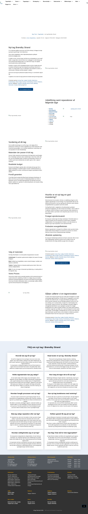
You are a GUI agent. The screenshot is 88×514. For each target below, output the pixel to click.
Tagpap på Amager (32, 474)
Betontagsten (52, 110)
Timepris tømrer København (14, 485)
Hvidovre (35, 81)
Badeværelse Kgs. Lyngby (14, 501)
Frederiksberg (12, 81)
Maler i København (12, 484)
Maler (76, 1)
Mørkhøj (36, 83)
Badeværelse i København (14, 481)
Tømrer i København (12, 476)
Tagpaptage (26, 1)
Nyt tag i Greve (31, 501)
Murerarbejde (46, 1)
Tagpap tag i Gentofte (72, 476)
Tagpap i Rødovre (32, 493)
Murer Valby (11, 494)
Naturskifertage (52, 116)
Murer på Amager (31, 479)
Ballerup (20, 84)
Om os (14, 4)
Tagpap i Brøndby (52, 503)
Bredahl (53, 510)
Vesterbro (20, 83)
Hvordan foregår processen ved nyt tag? (25, 393)
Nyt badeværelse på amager (34, 476)
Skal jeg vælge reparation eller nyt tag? (25, 414)
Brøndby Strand (26, 83)
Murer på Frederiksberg (53, 479)
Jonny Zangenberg (30, 38)
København (34, 80)
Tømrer (17, 1)
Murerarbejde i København (14, 479)
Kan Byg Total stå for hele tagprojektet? (62, 433)
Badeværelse (57, 1)
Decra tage (51, 113)
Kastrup (24, 81)
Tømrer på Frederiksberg (53, 476)
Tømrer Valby (11, 492)
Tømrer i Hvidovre (52, 492)
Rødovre (40, 81)
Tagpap (51, 119)
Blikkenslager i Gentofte (72, 477)
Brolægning (36, 1)
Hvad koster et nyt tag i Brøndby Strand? (62, 356)
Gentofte (29, 80)
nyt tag (19, 80)
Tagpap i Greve (31, 503)
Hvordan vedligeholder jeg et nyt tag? (25, 433)
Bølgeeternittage (53, 111)
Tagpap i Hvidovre (52, 494)
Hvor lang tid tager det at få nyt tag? (62, 374)
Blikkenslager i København (14, 482)
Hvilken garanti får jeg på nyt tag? (62, 414)
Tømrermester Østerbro (72, 492)
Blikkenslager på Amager (33, 477)
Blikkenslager (67, 1)
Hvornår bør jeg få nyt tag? (25, 356)
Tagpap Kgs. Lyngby (13, 503)
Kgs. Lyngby (24, 80)
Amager (20, 81)
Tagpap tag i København (13, 477)
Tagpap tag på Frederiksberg (54, 477)
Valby (16, 81)
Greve (25, 84)
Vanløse (16, 84)
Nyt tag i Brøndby (52, 501)
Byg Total (34, 34)
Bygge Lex (8, 4)
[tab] (25, 355)
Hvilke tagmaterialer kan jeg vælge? (25, 374)
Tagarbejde (8, 1)
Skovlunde (11, 84)
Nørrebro (11, 83)
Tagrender (51, 121)
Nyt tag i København (12, 474)
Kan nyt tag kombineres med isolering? (62, 393)
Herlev (31, 83)
